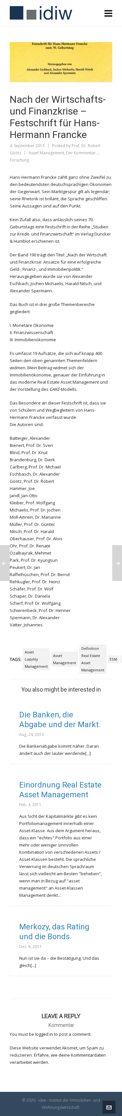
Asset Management (46, 153)
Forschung (19, 160)
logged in (44, 1034)
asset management (64, 659)
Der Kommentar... (82, 153)
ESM (113, 659)
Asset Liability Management (36, 659)
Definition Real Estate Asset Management (92, 659)
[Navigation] (108, 13)
